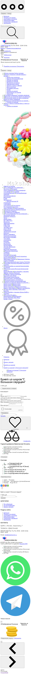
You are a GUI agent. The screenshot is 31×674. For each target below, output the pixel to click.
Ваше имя (4, 396)
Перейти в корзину (10, 66)
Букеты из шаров (12, 81)
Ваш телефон (5, 402)
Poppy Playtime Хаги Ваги (12, 297)
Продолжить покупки (7, 638)
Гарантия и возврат (11, 21)
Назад (9, 13)
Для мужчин (8, 205)
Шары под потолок (13, 77)
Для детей (7, 191)
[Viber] (6, 485)
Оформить (20, 66)
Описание (4, 457)
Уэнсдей (6, 255)
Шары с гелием (8, 507)
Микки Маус (7, 219)
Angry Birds (7, 229)
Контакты (7, 23)
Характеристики (6, 476)
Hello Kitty (7, 225)
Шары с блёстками (10, 288)
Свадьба (6, 194)
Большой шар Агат (10, 275)
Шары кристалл (9, 286)
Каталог (6, 16)
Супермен (7, 242)
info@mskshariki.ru (11, 535)
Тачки (5, 218)
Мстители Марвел (10, 237)
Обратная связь (9, 20)
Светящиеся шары (13, 84)
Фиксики (6, 233)
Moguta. (23, 544)
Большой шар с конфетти (12, 278)
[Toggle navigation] (12, 7)
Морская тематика (10, 249)
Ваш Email (4, 399)
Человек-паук (8, 227)
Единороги (7, 244)
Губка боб (7, 226)
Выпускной (7, 197)
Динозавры (7, 240)
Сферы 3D (10, 94)
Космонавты (8, 245)
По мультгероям (9, 505)
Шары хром (8, 284)
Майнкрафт (8, 296)
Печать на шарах (9, 17)
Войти (3, 48)
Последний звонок (10, 196)
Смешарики (7, 230)
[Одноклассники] (4, 485)
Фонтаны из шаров (13, 83)
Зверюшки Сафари (10, 259)
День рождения (9, 190)
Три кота (7, 238)
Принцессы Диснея (10, 236)
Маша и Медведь (9, 234)
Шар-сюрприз (11, 87)
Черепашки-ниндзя (10, 231)
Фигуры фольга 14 (12, 201)
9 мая (5, 198)
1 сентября (7, 204)
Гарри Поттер (9, 260)
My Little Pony (8, 220)
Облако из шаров (12, 80)
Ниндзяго (7, 253)
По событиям (8, 504)
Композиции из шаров (14, 92)
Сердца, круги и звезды (14, 85)
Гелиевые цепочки (12, 88)
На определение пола (11, 207)
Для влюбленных (9, 193)
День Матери (8, 208)
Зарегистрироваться (13, 48)
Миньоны (7, 222)
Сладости (7, 248)
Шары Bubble (8, 271)
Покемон (6, 252)
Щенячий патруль (9, 216)
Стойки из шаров (12, 102)
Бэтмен (6, 241)
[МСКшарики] (10, 44)
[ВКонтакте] (1, 485)
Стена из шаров (12, 106)
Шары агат (8, 285)
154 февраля (7, 200)
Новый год (7, 202)
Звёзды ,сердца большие (12, 273)
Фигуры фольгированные (15, 78)
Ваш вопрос (5, 405)
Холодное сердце (9, 215)
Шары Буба (7, 258)
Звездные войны (9, 223)
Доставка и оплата (10, 19)
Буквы (9, 89)
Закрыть (3, 13)
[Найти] (12, 33)
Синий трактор (9, 256)
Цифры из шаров (12, 91)
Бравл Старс (8, 299)
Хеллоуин (7, 189)
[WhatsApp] (8, 485)
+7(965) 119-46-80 (6, 45)
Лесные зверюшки (9, 247)
